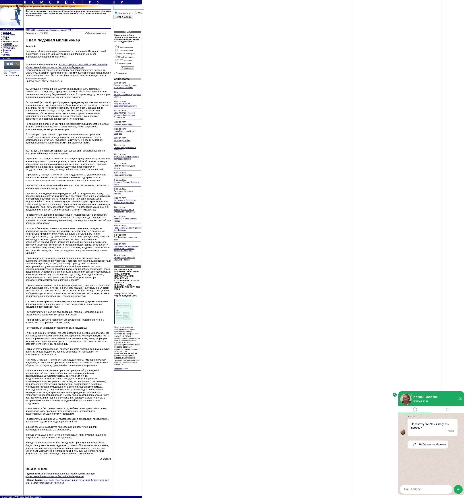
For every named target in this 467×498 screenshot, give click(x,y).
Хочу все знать (10, 41)
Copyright (8, 497)
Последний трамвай (123, 175)
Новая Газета (34, 480)
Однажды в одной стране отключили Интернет (125, 86)
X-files (6, 39)
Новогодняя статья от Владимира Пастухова (124, 210)
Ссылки (7, 50)
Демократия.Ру (36, 473)
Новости (7, 32)
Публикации (9, 48)
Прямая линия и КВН (123, 124)
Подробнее (121, 369)
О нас (6, 52)
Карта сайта (35, 497)
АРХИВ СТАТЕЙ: (122, 79)
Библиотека (9, 35)
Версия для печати (97, 33)
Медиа (6, 37)
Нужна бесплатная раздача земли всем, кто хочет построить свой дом (126, 248)
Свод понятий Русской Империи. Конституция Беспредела (124, 115)
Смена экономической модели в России (124, 258)
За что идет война (122, 140)
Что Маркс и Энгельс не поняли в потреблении (125, 201)
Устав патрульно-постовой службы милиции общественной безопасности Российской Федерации (66, 66)
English (6, 54)
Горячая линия (10, 46)
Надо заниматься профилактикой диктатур (125, 105)
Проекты (7, 43)
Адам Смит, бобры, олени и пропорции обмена (126, 158)
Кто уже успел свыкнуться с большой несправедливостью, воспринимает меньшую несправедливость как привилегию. (68, 13)
